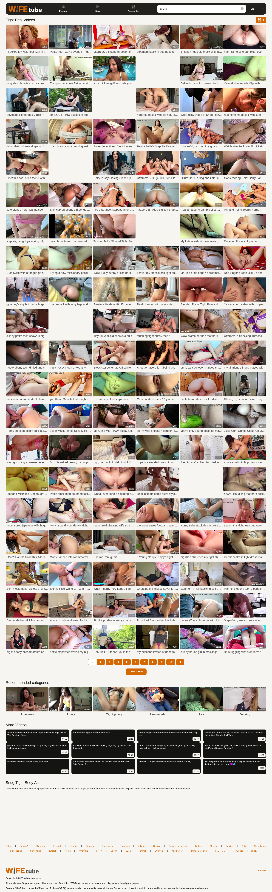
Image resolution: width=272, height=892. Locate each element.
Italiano (141, 846)
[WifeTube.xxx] (25, 9)
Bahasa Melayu (199, 851)
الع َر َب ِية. (220, 851)
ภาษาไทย (83, 851)
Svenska (40, 846)
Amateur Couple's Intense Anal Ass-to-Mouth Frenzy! (165, 761)
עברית (254, 851)
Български (107, 846)
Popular (63, 11)
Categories (133, 11)
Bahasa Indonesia (178, 846)
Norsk (68, 851)
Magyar (214, 846)
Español (73, 846)
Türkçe (198, 846)
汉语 (243, 846)
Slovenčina (35, 851)
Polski (8, 846)
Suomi (129, 851)
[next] (180, 662)
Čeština (229, 846)
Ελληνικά (159, 851)
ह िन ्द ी (177, 851)
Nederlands (260, 846)
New (97, 11)
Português (238, 851)
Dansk (143, 851)
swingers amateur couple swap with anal (27, 761)
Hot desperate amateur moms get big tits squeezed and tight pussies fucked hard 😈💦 (232, 762)
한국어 (99, 851)
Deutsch (90, 846)
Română (24, 846)
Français (125, 846)
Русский (57, 846)
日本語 (114, 851)
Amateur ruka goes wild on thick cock (91, 732)
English (53, 851)
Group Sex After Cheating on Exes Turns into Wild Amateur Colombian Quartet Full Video (234, 733)
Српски (157, 846)
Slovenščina (16, 851)
